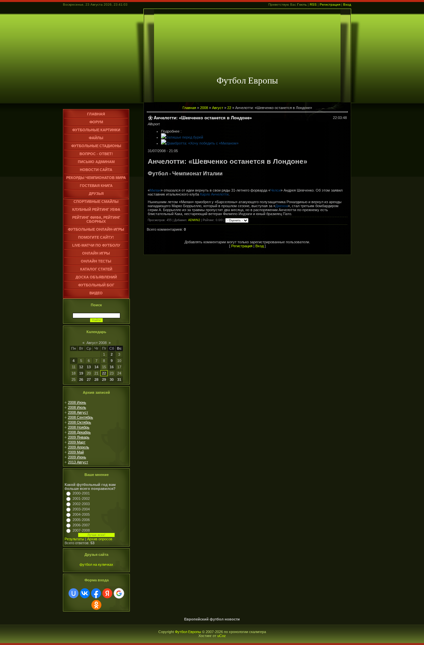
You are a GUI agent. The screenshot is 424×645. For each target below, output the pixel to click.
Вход (347, 4)
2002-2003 (81, 504)
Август (217, 108)
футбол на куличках (96, 564)
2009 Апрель (78, 447)
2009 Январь (78, 437)
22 (104, 373)
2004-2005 (81, 514)
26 (81, 379)
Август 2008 (96, 343)
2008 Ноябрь (78, 427)
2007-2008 (81, 530)
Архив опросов (99, 539)
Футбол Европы (188, 632)
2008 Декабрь (79, 432)
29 (104, 379)
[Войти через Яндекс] (107, 593)
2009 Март (76, 442)
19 (81, 373)
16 (112, 367)
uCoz (221, 636)
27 (89, 379)
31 (119, 379)
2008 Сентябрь (80, 417)
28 (96, 379)
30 (112, 379)
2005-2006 (81, 520)
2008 (204, 108)
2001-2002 (81, 498)
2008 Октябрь (79, 422)
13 (89, 367)
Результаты (74, 539)
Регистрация (330, 4)
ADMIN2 (194, 220)
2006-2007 (81, 525)
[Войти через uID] (74, 593)
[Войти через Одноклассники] (96, 605)
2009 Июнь (77, 457)
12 (81, 367)
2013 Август (78, 462)
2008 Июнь (77, 402)
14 (96, 367)
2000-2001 (81, 493)
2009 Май (76, 452)
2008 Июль (77, 407)
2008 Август (78, 412)
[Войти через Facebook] (96, 593)
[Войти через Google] (119, 593)
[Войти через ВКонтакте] (85, 593)
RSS (313, 4)
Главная (189, 108)
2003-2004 (81, 509)
